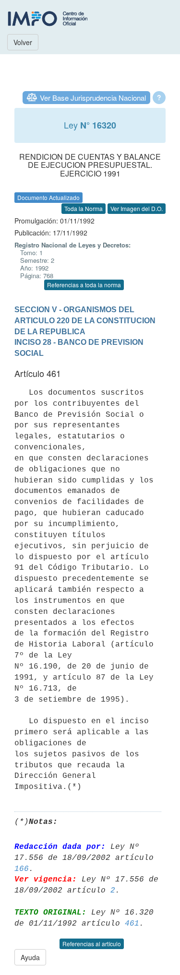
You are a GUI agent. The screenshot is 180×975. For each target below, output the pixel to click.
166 (21, 869)
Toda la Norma (83, 208)
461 (132, 923)
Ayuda (30, 957)
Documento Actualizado (48, 197)
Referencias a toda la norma (84, 285)
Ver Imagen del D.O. (136, 208)
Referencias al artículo (91, 944)
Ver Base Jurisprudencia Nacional (93, 98)
